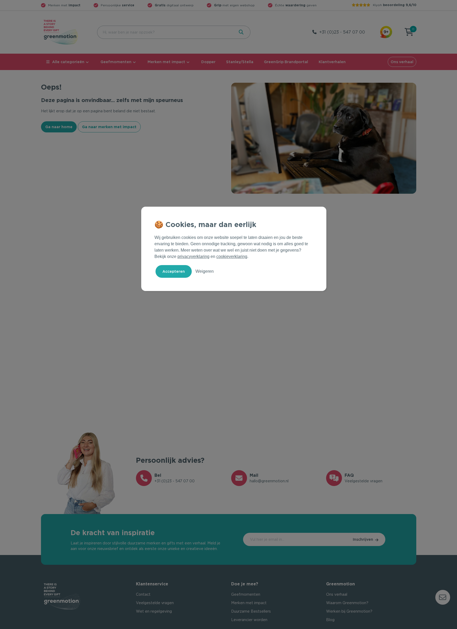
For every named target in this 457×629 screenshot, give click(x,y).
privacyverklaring (193, 256)
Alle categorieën (68, 62)
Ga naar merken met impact (109, 127)
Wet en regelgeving (154, 611)
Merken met (64, 5)
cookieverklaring (231, 256)
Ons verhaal (402, 62)
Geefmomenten (115, 62)
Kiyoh (394, 5)
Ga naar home (58, 127)
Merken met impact (166, 62)
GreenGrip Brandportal (286, 62)
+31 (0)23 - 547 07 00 (342, 32)
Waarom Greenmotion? (347, 603)
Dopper (208, 62)
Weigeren (204, 271)
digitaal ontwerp (174, 5)
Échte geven (296, 5)
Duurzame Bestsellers (251, 611)
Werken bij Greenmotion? (349, 611)
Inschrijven (363, 539)
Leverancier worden (249, 620)
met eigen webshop (234, 5)
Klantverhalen (332, 62)
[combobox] (165, 32)
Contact (143, 594)
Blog (330, 620)
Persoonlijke (117, 5)
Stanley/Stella (239, 62)
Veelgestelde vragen (155, 603)
